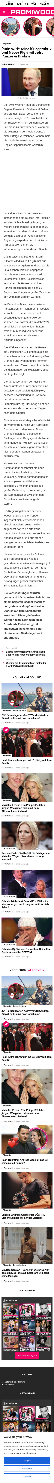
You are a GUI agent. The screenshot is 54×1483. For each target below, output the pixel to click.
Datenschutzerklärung (14, 1382)
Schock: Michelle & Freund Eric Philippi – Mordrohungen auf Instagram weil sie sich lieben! (25, 904)
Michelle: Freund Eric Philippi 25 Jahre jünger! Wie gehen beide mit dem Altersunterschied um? (23, 808)
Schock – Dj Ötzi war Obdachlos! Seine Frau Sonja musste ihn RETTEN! (26, 951)
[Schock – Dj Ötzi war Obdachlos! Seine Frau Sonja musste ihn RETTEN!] (27, 932)
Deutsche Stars (19, 710)
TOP (33, 5)
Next (52, 27)
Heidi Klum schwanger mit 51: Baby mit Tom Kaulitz (33, 30)
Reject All (27, 1476)
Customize (27, 1468)
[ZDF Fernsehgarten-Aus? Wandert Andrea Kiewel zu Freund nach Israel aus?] (27, 697)
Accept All (27, 1460)
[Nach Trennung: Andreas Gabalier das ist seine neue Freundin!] (27, 1139)
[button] (10, 1311)
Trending (6, 730)
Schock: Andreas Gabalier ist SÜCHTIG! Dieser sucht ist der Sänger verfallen (24, 1216)
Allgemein (7, 710)
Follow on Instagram (27, 1355)
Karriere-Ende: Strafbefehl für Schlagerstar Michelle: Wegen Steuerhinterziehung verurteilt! (26, 856)
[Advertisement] (27, 181)
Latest (9, 5)
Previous (1, 27)
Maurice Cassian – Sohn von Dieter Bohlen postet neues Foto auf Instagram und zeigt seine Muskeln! (25, 1273)
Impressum (9, 1384)
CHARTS (44, 5)
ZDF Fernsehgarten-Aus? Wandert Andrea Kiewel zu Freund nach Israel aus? (9, 28)
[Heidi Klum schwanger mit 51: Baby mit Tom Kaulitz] (27, 742)
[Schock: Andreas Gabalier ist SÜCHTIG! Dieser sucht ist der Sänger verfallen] (27, 1190)
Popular (22, 5)
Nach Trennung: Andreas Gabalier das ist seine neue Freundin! (24, 1161)
